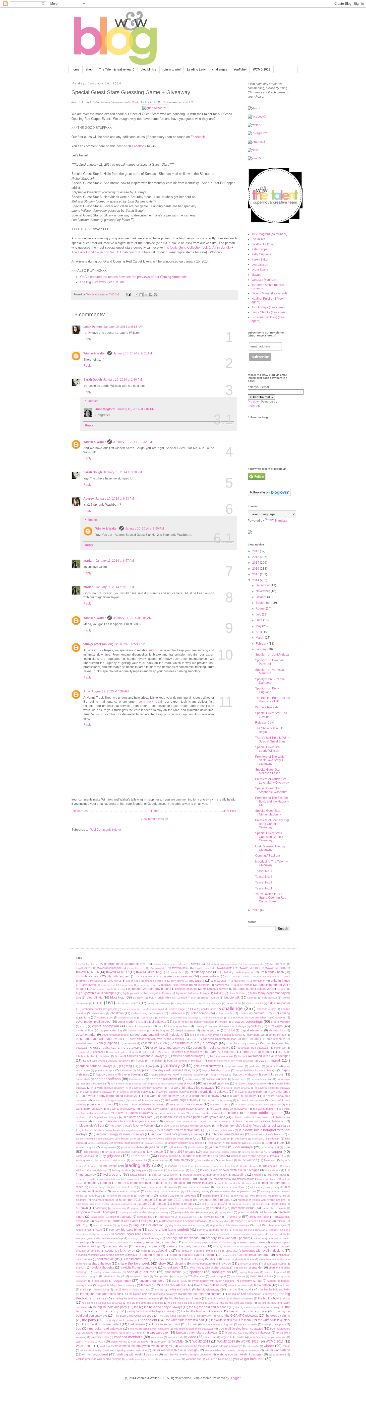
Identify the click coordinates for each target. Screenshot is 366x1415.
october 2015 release (151, 1204)
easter (193, 1039)
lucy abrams (273, 1170)
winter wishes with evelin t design (175, 1350)
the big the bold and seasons (208, 1307)
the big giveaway (207, 1289)
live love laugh (176, 1170)
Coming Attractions (268, 855)
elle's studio (250, 1039)
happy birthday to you (216, 1070)
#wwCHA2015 (277, 964)
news (252, 1195)
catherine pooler (279, 1003)
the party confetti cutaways (121, 1320)
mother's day (166, 1195)
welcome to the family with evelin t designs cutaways (211, 1346)
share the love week (134, 1263)
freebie (140, 1060)
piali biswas (265, 1212)
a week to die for (210, 976)
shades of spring (194, 1259)
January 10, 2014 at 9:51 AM (132, 353)
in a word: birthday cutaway (146, 1087)
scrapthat (183, 1250)
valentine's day (100, 1337)
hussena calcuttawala (93, 1083)
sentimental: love (137, 1259)
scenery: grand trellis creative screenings (99, 1238)
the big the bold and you (248, 1311)
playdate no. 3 (190, 1216)
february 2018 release (257, 1052)
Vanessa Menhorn (263, 279)
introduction (273, 1138)
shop (89, 69)
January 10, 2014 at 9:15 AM (123, 327)
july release (155, 1151)
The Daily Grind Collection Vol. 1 (133, 1315)
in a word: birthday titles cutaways (191, 1087)
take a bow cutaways (208, 1285)
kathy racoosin (85, 1155)
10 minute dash (175, 972)
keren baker (140, 1156)
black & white (237, 993)
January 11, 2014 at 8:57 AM (115, 560)
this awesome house (166, 1324)
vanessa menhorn (128, 1337)
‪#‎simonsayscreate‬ (253, 964)
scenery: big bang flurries (212, 1229)
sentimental (229, 1255)
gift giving (125, 1066)
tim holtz (192, 1324)
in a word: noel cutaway (121, 1108)
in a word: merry (220, 1104)
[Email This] (136, 294)
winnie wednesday (91, 1350)
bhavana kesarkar (186, 988)
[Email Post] (128, 294)
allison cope (133, 980)
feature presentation (187, 1051)
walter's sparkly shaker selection (267, 1337)
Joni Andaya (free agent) (268, 307)
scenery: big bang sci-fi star (249, 1229)
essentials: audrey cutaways (195, 1043)
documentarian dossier (115, 1034)
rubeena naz (83, 1229)
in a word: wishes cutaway (170, 1113)
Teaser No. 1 (263, 888)
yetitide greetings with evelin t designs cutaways (153, 1359)
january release (154, 1143)
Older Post (229, 811)
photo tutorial (246, 1212)
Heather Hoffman (263, 244)
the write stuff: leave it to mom (231, 1320)
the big (159, 1289)
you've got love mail (248, 1359)
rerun (80, 1225)
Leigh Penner (92, 327)
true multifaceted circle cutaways (194, 1328)
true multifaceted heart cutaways (241, 1328)
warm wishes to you (89, 1341)
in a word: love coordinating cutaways (142, 1104)
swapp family (179, 1281)
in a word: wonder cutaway (204, 1113)
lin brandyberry (97, 1170)
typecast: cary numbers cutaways (248, 1332)
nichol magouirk (269, 1195)
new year (239, 1195)
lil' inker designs (249, 1166)
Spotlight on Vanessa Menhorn (269, 671)
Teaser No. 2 (263, 882)
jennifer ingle (275, 1143)
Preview (253, 402)
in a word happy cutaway (251, 1083)
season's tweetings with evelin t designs (256, 1250)
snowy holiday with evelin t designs (208, 1267)
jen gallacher (233, 1142)
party (283, 1208)
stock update (100, 1280)
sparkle (257, 1267)
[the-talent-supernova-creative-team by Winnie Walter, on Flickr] (275, 222)
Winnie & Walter (94, 353)
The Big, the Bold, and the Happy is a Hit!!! (272, 699)
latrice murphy (139, 1160)
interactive (241, 1138)
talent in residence (238, 1285)
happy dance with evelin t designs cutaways (178, 1074)
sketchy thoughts (102, 1267)
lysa (154, 1174)
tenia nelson (262, 1285)
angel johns (238, 980)
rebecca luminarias (259, 1220)
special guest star (141, 1272)
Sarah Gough (92, 379)
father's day (150, 1052)
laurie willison (247, 1160)
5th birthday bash (118, 976)
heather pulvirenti (163, 1079)
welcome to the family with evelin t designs (143, 1346)
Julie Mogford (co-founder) (269, 234)
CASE (259, 1003)
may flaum (134, 1179)
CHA (193, 1009)
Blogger (235, 1378)
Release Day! (264, 722)
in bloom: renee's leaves (227, 1134)
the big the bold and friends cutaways (230, 1298)
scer (144, 1250)
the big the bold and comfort (202, 1294)
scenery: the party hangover (185, 1246)
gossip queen (236, 1066)
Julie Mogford (105, 409)
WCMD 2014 (201, 1341)
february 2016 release (219, 1052)
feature (166, 1052)
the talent (149, 1320)
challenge (232, 1008)
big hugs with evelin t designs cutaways (147, 993)
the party (89, 1320)
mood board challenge (120, 1195)
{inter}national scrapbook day (124, 964)
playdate (125, 1216)
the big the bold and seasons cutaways (258, 1307)
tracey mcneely (247, 1324)
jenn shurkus (253, 1143)
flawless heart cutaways (187, 1056)
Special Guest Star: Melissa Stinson (268, 771)
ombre (205, 1204)
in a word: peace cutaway (189, 1108)
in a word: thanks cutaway (132, 1113)
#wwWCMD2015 (275, 967)
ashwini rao (222, 984)
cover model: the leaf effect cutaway (142, 1021)
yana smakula (277, 1354)
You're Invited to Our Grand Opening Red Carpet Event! (270, 897)
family (135, 1052)
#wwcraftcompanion (109, 967)
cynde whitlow (84, 1030)
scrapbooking (161, 1250)
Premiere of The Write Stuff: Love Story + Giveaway (270, 760)
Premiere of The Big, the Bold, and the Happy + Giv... (272, 801)
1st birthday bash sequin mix (237, 972)
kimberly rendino (168, 1155)
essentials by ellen (154, 1043)
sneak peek (172, 1267)
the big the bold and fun (274, 1298)
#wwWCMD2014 (250, 967)
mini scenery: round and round (162, 1191)
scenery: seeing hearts (251, 1242)
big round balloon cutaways (192, 993)
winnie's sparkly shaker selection (126, 1350)
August (261, 608)
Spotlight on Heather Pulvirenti (269, 662)
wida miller (253, 1346)
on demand (220, 1204)
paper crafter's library (143, 1208)
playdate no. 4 (212, 1216)
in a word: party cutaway (155, 1108)
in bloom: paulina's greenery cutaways (177, 1134)
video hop (210, 1337)
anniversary (126, 985)
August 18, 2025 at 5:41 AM (126, 644)
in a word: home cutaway (144, 1100)
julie (287, 1147)
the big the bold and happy (236, 1302)
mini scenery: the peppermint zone (235, 1191)
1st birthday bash (200, 972)
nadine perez (211, 1195)
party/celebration (185, 1212)
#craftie (195, 963)
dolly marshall (255, 1034)
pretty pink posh (259, 1216)
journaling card (270, 1147)
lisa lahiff (158, 1170)
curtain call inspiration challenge (227, 1026)
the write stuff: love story (274, 1320)
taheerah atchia (173, 1285)
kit (285, 1156)
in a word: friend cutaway (211, 1091)
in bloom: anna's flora (138, 1117)
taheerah (147, 1285)
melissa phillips (245, 1178)
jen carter (215, 1142)
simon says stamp (275, 1263)
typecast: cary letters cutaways (197, 1332)
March (260, 637)
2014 (256, 580)
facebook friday (118, 1052)
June (259, 620)
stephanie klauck (261, 1276)
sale (99, 1229)
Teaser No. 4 (263, 871)
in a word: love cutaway (186, 1104)
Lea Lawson (259, 264)
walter (240, 1337)
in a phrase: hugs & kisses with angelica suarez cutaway (143, 1083)
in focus (194, 1138)
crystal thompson (105, 1026)
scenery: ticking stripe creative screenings (237, 1246)
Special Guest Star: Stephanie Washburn (271, 790)
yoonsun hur (193, 1358)
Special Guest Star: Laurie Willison (268, 748)
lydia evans (112, 1174)
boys (173, 997)
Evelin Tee (258, 239)
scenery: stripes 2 (148, 1246)
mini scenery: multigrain (126, 1191)
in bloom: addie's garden (263, 1113)
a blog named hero (148, 976)
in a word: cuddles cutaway (172, 1091)
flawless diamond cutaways (145, 1056)
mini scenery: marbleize (230, 1187)
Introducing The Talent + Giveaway (271, 863)
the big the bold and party (110, 1307)
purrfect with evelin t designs (132, 1221)
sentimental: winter (167, 1259)
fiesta (118, 1056)
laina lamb (120, 1160)
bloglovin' (138, 997)
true (78, 1328)
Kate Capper (260, 249)
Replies (93, 401)
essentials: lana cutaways (167, 1047)
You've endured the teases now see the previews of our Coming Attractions (133, 277)
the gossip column (277, 1315)
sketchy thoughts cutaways (139, 1267)
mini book (251, 1183)
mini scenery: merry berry (264, 1187)
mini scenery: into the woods (159, 1187)
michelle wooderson (229, 1183)
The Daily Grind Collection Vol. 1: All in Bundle (197, 247)
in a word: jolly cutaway (218, 1100)
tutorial (140, 1332)
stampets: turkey (139, 1276)
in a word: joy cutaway (250, 1100)
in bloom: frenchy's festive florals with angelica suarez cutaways (119, 1130)
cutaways (275, 1026)
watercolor (160, 1341)
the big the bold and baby (275, 1289)
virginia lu (226, 1337)
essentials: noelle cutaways (211, 1047)
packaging (101, 1208)
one (248, 1204)
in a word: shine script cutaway (229, 1108)
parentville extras (243, 1208)
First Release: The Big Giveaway (270, 848)
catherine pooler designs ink (99, 1009)
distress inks (277, 1030)
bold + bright (157, 997)
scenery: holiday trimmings (144, 1238)
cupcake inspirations (140, 1026)
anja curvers (108, 985)
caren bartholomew (158, 1003)
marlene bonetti (192, 1174)
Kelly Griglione (261, 254)
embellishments (85, 1043)
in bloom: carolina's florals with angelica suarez (124, 1121)
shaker (214, 1259)
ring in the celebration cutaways (229, 1225)
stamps (179, 1276)
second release (152, 1255)
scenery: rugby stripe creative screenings (208, 1242)
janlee (91, 1143)
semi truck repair (151, 701)
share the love (101, 1263)
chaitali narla (208, 1009)
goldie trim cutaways (207, 1066)
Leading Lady (196, 69)
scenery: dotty (278, 1234)
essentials (130, 1043)
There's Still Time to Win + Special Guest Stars (272, 739)
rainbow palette (221, 1221)
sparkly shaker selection (107, 1272)
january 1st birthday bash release (119, 1142)
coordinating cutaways (185, 1017)
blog (78, 997)
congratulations (127, 1017)
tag (259, 1280)
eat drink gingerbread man (219, 1038)
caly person (269, 997)
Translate (281, 520)
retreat (108, 1225)
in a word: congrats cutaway (134, 1091)
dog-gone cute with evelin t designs (158, 1034)
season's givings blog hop (209, 1250)
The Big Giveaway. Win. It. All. (102, 282)
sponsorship (173, 1272)
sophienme (240, 1267)
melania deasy (222, 1178)
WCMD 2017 (275, 1341)
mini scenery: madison (196, 1187)
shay (162, 1263)
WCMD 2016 (249, 1341)
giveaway (170, 1065)
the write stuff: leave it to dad (185, 1320)
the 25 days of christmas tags (132, 1289)
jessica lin (156, 1147)
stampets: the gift (114, 1276)
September (263, 603)
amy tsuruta (196, 980)
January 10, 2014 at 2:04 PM (135, 409)
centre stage (177, 1009)
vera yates (157, 1337)
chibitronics (98, 1013)
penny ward (226, 1212)
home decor (239, 1079)
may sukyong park (155, 1179)
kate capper (273, 1151)
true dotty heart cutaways (105, 1328)
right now (122, 1225)
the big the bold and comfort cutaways (251, 1293)
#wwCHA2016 (84, 968)
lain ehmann (102, 1160)
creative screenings (247, 1021)
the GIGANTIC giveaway (241, 1315)
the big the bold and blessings (100, 1294)
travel (265, 1324)
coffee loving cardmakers (147, 1013)
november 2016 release (135, 1200)
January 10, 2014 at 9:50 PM (144, 528)
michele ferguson (202, 1182)
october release (183, 1204)
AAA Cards (231, 976)
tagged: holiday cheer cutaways (116, 1285)
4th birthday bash (88, 976)
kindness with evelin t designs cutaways (255, 1155)
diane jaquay (210, 1030)
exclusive (81, 1052)
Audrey (88, 498)
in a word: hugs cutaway (181, 1100)
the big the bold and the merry (201, 1311)
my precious (188, 1195)
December (263, 585)
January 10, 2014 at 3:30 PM (122, 472)
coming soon (105, 1017)
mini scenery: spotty (197, 1191)
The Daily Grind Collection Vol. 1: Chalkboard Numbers (110, 252)
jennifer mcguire (85, 1147)
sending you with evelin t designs (192, 1255)
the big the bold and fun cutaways (102, 1302)
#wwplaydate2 (180, 967)
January (261, 649)
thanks (84, 1289)
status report (218, 1276)
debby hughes (160, 1030)
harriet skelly (83, 1079)
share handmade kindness (238, 1259)
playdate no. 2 (168, 1216)
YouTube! (240, 69)
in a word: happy (279, 1091)
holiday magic (193, 1079)
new (226, 1195)
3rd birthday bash (272, 972)
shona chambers (248, 1263)
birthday (219, 993)
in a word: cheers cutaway (96, 1091)
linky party (142, 1170)
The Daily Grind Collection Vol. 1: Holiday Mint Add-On (189, 1315)
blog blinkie (148, 69)
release (281, 1220)
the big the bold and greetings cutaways (191, 1302)
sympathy (246, 1280)
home (75, 69)
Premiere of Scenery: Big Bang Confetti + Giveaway (272, 823)
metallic (179, 1183)
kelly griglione (109, 1156)
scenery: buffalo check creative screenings (182, 1234)
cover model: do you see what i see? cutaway (257, 1017)
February (262, 643)
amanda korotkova (155, 980)
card (98, 1002)
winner (269, 1346)
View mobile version (154, 819)
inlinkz (210, 1138)
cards (136, 1003)
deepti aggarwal (185, 1030)
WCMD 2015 (226, 1341)
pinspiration (98, 1216)
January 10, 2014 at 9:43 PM (114, 498)
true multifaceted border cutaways (149, 1328)
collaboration (177, 1013)
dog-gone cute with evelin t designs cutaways (216, 1034)
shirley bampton (201, 1263)
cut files (255, 1026)
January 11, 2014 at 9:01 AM (115, 587)
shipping (180, 1263)
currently (199, 1026)
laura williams (205, 1160)
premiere (234, 1216)
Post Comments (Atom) (105, 829)
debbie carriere (137, 1030)
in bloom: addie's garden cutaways (97, 1117)
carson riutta (233, 1003)
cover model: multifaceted (93, 1021)
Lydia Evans (259, 269)
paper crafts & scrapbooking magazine (182, 1208)
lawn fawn (270, 1160)
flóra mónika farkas (221, 1056)
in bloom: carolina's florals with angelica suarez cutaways (196, 1121)
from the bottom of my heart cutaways (231, 1060)
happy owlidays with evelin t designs (258, 1074)
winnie (286, 1346)
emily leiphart (108, 1043)
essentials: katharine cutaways (117, 1047)
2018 (256, 557)
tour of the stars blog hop (218, 1324)
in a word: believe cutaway (107, 1087)
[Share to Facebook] (150, 294)
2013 (256, 910)
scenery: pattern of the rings (111, 1242)
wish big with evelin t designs (137, 1354)
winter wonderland (277, 1350)
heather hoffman (108, 1079)
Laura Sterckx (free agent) (269, 312)
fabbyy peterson (95, 644)
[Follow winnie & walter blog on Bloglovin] (269, 495)
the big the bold (239, 1289)
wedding (105, 1346)
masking (258, 1174)
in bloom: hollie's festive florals (181, 1130)
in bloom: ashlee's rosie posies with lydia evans (192, 1117)
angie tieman (257, 980)
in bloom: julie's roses (221, 1130)
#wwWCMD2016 (87, 972)
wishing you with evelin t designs (239, 1354)
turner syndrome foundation (115, 1332)
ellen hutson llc (276, 1038)
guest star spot (104, 1070)
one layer (261, 1204)
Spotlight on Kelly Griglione (267, 690)
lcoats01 (93, 1166)
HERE (135, 102)
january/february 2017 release (186, 1142)
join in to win (218, 1147)
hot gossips (283, 1079)
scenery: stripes (117, 1246)
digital (231, 1030)
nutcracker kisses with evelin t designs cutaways (104, 1204)
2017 (256, 562)
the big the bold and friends (182, 1298)
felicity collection (85, 1056)
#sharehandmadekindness (221, 964)
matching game (277, 1174)
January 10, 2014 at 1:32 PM (132, 442)
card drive (121, 1003)
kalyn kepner (210, 1151)
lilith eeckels (270, 1165)
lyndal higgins (138, 1174)
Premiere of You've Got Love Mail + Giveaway (272, 780)
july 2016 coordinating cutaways (123, 1151)
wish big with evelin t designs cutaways (188, 1354)
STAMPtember (196, 1276)
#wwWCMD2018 (147, 972)
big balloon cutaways (215, 988)
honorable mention (261, 1079)
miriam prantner (270, 1191)
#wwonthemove (136, 968)
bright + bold (188, 997)
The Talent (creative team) (116, 69)
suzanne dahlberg (152, 1280)
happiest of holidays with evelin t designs (166, 1070)
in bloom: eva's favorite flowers (133, 1125)
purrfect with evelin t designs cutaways (183, 1220)
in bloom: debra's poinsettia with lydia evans (259, 1121)
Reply (87, 339)
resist (96, 1225)
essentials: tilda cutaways (253, 1047)
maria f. (88, 560)
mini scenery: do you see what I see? (112, 1187)
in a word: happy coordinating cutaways (109, 1096)
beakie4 (122, 989)
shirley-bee (223, 1263)
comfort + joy (263, 1013)
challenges (219, 69)
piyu (112, 1216)
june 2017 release (182, 1151)
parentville (217, 1208)
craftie (223, 1021)
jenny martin (108, 1147)
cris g (83, 1026)
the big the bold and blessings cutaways (153, 1293)
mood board (95, 1195)
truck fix (154, 650)
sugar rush (122, 1280)
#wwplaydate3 (203, 968)
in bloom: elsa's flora (90, 1125)
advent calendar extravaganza (260, 976)
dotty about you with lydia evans (99, 1039)
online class (278, 1203)
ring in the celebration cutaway (187, 1225)
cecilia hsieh (157, 1009)
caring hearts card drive (188, 1003)
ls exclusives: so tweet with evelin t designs (229, 1170)
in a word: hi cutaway (241, 1096)
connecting (147, 1017)
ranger (239, 1220)
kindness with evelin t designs (203, 1156)
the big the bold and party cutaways (158, 1307)
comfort (244, 1013)
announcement (147, 985)
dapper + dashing (111, 1030)
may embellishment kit (111, 1179)
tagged (271, 1280)
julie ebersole (92, 1151)
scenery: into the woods (182, 1238)
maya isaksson (180, 1179)
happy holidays (219, 1074)
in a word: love (101, 1104)
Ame (86, 691)
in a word (187, 1083)
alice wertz (114, 980)
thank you (284, 1285)
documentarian (86, 1034)
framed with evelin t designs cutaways (106, 1060)
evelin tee (280, 1047)
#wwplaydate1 (158, 968)
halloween (126, 1070)
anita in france (280, 980)
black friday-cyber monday (268, 993)
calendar (252, 997)
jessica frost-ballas (132, 1147)
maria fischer (170, 1174)
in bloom (231, 1113)
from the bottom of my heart (184, 1060)
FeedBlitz (254, 406)
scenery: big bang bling (125, 1229)
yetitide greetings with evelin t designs (98, 1358)
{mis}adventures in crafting (169, 964)
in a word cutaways (216, 1083)
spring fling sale (249, 1272)
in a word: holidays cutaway (109, 1100)
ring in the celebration (148, 1225)
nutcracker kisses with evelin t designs (262, 1199)
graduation (255, 1066)
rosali (258, 1225)
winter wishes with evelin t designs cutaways (232, 1350)
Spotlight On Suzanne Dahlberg (270, 680)
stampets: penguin (87, 1276)
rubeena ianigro (276, 1225)
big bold (281, 989)
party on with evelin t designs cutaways (146, 1212)
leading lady (138, 1165)
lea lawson (110, 1166)
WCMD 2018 (261, 69)
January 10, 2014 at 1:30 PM (122, 379)
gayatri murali (269, 1060)
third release (136, 1324)
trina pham (279, 1324)
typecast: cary (159, 1332)
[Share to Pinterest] (155, 294)
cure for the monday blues (174, 1026)
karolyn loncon (250, 1151)
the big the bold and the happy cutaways (151, 1311)
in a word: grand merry (248, 1091)
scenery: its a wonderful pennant (228, 1238)
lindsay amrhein (121, 1170)
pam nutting (119, 1208)
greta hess (272, 1066)
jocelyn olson (196, 1147)
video (192, 1337)
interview (257, 1138)
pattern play (207, 1212)
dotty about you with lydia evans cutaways (157, 1038)
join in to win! (172, 69)
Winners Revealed (267, 707)
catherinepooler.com (133, 1009)
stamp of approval (275, 1272)
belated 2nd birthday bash (150, 989)
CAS (248, 1003)
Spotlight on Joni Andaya (272, 654)
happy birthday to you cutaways (256, 1070)
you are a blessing (217, 1358)
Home (155, 811)
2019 (256, 551)
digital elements (252, 1030)
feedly (282, 1052)
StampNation (161, 1276)
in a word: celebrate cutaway (272, 1087)
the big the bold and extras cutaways (137, 1298)
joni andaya (244, 1147)
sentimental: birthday (254, 1255)
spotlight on (221, 1272)
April (259, 632)
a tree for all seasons (178, 976)
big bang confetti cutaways (251, 989)
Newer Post (80, 811)
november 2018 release (214, 1200)
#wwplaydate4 (225, 967)
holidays (211, 1079)
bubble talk (232, 997)
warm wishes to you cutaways (129, 1341)
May (259, 626)
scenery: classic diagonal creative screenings (238, 1234)
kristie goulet (83, 1160)
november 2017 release (175, 1200)
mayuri (202, 1179)
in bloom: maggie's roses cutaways (120, 1134)
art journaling (201, 984)
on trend (237, 1204)
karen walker (229, 1151)
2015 (256, 574)
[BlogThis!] (141, 294)
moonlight (144, 1195)
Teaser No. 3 (263, 876)
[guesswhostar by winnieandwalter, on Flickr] (154, 108)
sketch (80, 1267)
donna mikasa (277, 1034)
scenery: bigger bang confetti (133, 1233)
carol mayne (214, 1003)
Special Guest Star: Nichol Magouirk (268, 812)
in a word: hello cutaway (202, 1096)
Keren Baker (259, 259)
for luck (242, 1056)
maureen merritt (85, 1179)
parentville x (269, 1208)
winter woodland (95, 1354)
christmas (117, 1013)
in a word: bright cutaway (235, 1087)
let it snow (171, 1165)
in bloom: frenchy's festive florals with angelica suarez (253, 1125)
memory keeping (99, 1183)
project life (101, 1220)
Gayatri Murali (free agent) (269, 293)
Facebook (198, 137)
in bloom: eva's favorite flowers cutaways (186, 1125)
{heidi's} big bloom (87, 964)
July (259, 614)
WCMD (177, 1341)
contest (163, 1017)
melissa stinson (268, 1179)
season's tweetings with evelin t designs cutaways (106, 1254)
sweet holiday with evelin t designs (213, 1280)
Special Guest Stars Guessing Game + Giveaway (269, 836)
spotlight (196, 1272)
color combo (199, 1013)
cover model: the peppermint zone (193, 1021)
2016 (256, 568)
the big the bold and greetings (145, 1302)
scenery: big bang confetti (168, 1229)
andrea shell (218, 980)
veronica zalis (175, 1337)
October (261, 597)
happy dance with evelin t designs (119, 1074)
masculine (239, 1174)
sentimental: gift (108, 1259)
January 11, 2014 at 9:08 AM (132, 618)
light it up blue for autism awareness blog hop (208, 1166)
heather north (137, 1079)
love (192, 1170)
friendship (156, 1060)
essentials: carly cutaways (243, 1043)
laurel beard (226, 1160)
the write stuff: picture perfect (101, 1324)
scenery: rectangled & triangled (155, 1242)
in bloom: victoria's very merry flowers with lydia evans (151, 1138)
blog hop (117, 997)
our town (82, 1208)
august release (243, 984)
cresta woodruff (280, 1021)
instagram (224, 1138)
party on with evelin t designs (95, 1212)
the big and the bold (179, 1289)
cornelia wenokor (213, 1017)
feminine (105, 1056)
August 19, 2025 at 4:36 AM (110, 691)
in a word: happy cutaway (161, 1096)
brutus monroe (210, 997)
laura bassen (160, 1160)
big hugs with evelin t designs (96, 993)
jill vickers (177, 1147)
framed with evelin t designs (271, 1056)
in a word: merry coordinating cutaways (258, 1104)
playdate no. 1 (145, 1216)
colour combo (224, 1013)
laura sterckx (181, 1160)
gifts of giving (147, 1066)
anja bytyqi (89, 984)
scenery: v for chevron (120, 1250)
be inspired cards (103, 989)
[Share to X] (145, 294)
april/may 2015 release (174, 984)
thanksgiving (101, 1289)
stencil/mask (238, 1276)
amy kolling (177, 980)
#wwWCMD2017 (117, 972)
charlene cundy (266, 1009)
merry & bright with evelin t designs (142, 1183)
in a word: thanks (263, 1108)
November (263, 591)
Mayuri (256, 274)
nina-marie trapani (103, 1199)
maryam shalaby (216, 1174)
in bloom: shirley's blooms (267, 1134)
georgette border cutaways (94, 1066)
